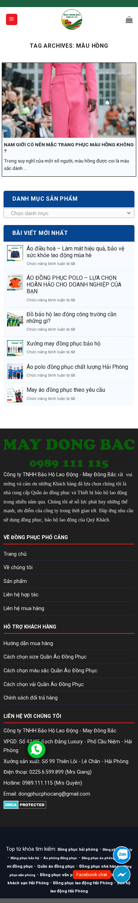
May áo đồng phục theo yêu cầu (66, 389)
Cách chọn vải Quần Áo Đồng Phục (44, 684)
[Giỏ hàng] (129, 19)
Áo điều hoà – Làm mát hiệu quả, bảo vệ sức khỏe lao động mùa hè (75, 252)
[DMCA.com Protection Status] (25, 804)
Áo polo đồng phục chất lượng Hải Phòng (77, 367)
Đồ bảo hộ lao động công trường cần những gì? (71, 317)
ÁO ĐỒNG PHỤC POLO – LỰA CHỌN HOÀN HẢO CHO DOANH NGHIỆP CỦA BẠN (74, 285)
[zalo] (122, 855)
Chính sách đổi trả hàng (31, 698)
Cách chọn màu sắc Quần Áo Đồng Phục (50, 671)
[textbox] (67, 213)
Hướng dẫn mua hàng (28, 644)
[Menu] (12, 19)
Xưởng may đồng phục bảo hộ (63, 343)
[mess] (122, 874)
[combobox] (69, 213)
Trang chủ (15, 554)
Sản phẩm (15, 581)
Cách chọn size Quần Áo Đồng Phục (45, 657)
